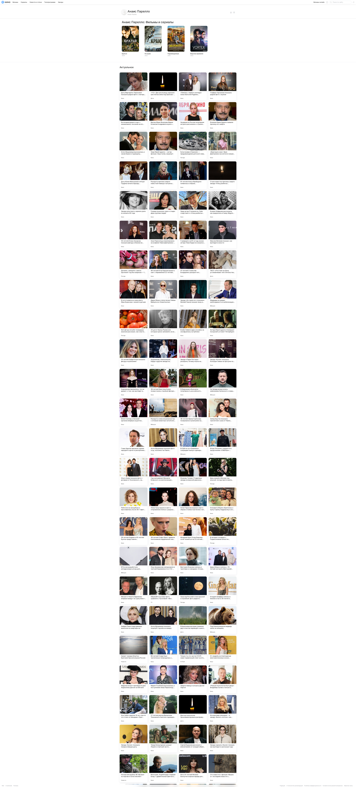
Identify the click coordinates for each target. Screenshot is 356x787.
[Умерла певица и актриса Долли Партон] (193, 679)
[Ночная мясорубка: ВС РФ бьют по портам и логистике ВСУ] (133, 768)
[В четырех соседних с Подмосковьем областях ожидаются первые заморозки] (222, 531)
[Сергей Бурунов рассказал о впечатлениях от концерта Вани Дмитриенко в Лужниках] (193, 739)
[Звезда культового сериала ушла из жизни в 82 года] (133, 205)
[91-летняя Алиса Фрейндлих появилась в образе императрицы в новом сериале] (193, 175)
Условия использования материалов (333, 785)
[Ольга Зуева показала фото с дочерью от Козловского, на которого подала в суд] (133, 472)
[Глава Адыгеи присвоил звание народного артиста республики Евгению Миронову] (133, 442)
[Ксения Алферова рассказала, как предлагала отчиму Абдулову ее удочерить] (222, 205)
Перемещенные (173, 54)
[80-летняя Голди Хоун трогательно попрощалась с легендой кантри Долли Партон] (163, 650)
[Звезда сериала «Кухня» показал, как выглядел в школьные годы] (222, 739)
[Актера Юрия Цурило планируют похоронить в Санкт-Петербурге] (222, 323)
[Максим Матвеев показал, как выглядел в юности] (222, 234)
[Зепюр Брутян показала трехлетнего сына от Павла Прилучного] (222, 412)
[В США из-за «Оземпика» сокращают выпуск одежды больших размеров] (193, 442)
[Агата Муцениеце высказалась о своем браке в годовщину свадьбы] (133, 146)
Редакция (282, 785)
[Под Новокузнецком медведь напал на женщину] (222, 620)
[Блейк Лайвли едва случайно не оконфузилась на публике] (193, 323)
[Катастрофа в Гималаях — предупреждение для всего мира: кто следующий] (193, 146)
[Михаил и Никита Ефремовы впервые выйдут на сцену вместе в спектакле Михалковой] (133, 590)
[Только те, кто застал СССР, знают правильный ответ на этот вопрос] (193, 650)
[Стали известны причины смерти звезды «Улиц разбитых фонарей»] (222, 175)
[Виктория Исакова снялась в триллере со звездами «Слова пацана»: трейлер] (193, 561)
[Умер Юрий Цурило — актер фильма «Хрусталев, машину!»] (163, 146)
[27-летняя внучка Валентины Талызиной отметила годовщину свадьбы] (163, 709)
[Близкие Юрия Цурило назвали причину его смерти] (222, 116)
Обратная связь (348, 785)
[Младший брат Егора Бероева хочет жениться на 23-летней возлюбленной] (193, 531)
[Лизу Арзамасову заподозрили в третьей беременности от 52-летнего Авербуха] (163, 561)
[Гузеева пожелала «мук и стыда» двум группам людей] (163, 205)
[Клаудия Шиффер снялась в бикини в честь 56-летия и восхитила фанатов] (222, 590)
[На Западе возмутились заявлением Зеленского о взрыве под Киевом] (222, 383)
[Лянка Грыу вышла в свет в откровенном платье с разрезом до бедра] (163, 501)
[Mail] (2, 2)
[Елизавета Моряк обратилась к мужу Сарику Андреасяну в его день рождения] (222, 501)
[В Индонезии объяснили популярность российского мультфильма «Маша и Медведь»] (193, 383)
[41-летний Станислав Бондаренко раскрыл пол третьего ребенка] (193, 264)
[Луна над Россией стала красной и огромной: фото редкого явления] (193, 590)
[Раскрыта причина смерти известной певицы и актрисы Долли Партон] (163, 175)
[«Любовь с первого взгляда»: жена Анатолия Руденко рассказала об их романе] (193, 86)
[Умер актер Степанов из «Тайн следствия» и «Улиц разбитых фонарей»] (193, 205)
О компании (9, 785)
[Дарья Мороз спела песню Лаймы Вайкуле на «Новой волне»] (163, 294)
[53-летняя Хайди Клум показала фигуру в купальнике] (133, 353)
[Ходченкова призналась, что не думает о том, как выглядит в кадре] (133, 383)
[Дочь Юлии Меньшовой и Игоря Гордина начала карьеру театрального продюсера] (133, 175)
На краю (148, 54)
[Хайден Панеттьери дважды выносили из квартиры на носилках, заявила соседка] (133, 620)
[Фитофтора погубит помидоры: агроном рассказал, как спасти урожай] (133, 323)
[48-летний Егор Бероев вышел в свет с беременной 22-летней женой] (163, 264)
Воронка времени (196, 54)
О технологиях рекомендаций (295, 785)
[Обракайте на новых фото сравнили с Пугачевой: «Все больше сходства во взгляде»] (163, 590)
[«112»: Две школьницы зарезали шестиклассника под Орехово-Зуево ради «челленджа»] (163, 86)
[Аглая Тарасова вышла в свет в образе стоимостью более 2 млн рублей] (193, 501)
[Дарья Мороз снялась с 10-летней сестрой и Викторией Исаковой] (222, 561)
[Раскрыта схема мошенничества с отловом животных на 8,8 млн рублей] (163, 412)
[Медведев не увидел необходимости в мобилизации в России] (222, 294)
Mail (3, 785)
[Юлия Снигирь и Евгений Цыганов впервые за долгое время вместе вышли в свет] (133, 412)
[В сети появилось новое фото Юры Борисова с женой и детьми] (133, 294)
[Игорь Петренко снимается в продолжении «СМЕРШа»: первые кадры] (222, 442)
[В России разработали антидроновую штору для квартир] (133, 561)
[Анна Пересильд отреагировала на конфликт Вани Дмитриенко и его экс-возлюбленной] (163, 234)
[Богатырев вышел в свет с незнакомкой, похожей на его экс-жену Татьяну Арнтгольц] (133, 116)
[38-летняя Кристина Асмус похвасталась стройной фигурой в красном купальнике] (163, 383)
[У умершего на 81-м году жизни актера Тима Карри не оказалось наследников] (193, 234)
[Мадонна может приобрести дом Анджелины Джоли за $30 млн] (133, 679)
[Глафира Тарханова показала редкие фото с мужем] (222, 86)
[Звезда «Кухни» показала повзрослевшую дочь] (133, 739)
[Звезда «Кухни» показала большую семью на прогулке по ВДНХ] (222, 353)
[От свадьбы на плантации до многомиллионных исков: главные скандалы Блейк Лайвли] (222, 650)
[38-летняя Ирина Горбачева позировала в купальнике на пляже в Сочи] (193, 412)
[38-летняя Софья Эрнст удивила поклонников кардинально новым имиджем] (163, 531)
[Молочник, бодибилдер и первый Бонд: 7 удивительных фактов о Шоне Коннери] (163, 768)
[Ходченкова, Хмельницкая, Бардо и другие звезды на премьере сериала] (163, 353)
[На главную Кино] (7, 2)
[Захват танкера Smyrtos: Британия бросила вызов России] (133, 650)
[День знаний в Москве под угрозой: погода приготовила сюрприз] (222, 472)
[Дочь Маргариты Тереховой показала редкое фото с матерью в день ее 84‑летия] (133, 86)
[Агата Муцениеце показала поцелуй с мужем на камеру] (163, 620)
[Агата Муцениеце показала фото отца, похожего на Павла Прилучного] (163, 442)
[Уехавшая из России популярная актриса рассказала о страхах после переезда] (193, 116)
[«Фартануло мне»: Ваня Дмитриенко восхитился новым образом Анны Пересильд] (222, 146)
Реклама (15, 785)
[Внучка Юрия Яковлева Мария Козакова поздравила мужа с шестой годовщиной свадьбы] (163, 116)
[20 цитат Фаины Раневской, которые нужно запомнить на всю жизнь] (163, 323)
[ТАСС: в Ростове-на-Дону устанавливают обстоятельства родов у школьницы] (222, 264)
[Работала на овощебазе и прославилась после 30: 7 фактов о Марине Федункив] (133, 501)
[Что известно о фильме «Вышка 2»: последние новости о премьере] (222, 768)
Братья (124, 54)
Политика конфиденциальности (312, 785)
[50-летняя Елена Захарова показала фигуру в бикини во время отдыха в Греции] (133, 234)
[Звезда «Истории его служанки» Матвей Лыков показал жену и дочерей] (193, 294)
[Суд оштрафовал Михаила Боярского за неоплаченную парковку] (163, 472)
